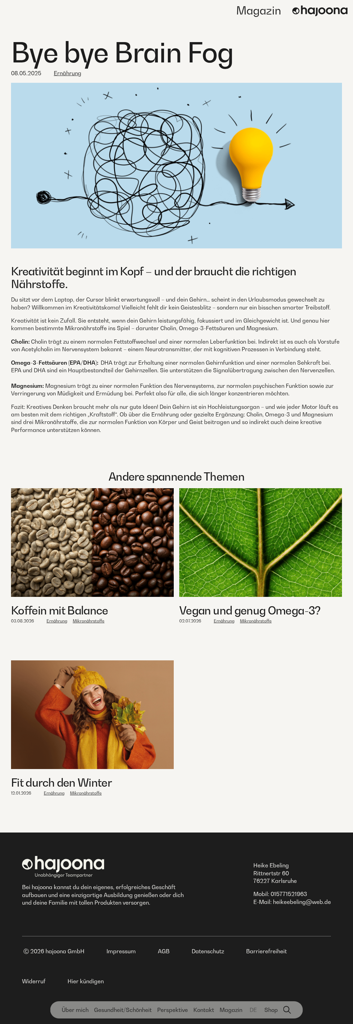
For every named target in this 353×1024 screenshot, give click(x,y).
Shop (271, 1009)
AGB (164, 951)
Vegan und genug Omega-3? (250, 610)
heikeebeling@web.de (302, 901)
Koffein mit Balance (59, 610)
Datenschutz (208, 951)
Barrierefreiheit (266, 951)
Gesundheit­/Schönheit (123, 1009)
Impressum (121, 951)
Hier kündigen (86, 981)
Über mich (75, 1009)
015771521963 (289, 893)
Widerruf (34, 981)
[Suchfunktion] (287, 1010)
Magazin (258, 10)
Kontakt (203, 1009)
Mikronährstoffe (88, 620)
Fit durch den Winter (61, 782)
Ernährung (67, 73)
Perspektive (172, 1009)
